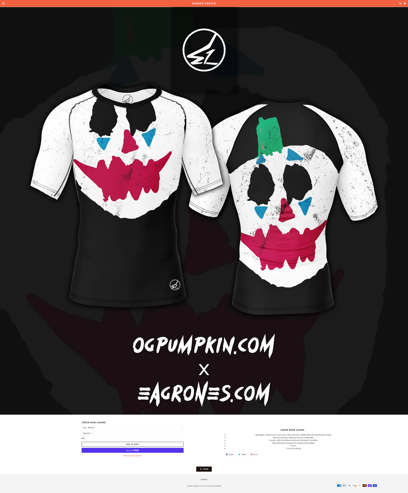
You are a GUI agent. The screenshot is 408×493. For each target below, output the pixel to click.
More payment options (132, 455)
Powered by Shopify (213, 486)
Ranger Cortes (204, 3)
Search (204, 479)
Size (84, 427)
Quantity (86, 433)
